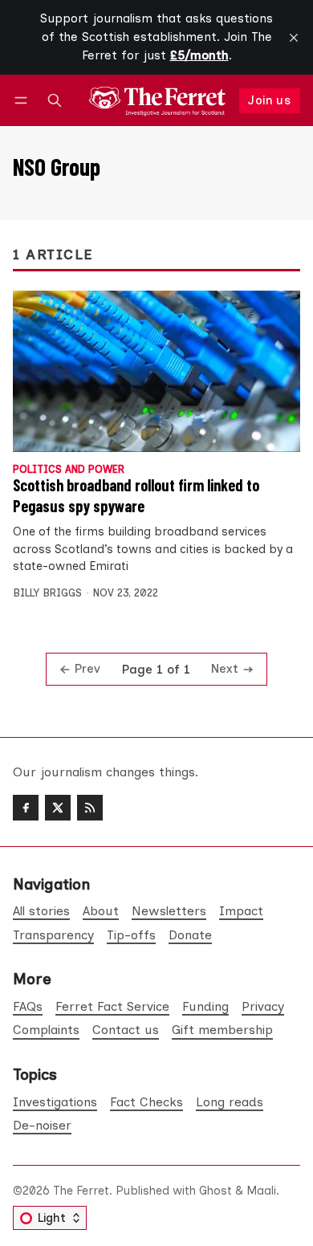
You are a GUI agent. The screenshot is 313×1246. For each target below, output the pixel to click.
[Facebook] (26, 807)
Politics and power (68, 470)
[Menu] (24, 101)
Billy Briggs (47, 593)
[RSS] (90, 807)
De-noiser (42, 1125)
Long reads (229, 1102)
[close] (294, 38)
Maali (261, 1190)
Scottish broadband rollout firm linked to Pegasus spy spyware (136, 495)
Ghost (215, 1190)
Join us (269, 100)
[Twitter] (58, 807)
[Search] (54, 101)
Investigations (55, 1102)
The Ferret (81, 1190)
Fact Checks (146, 1102)
